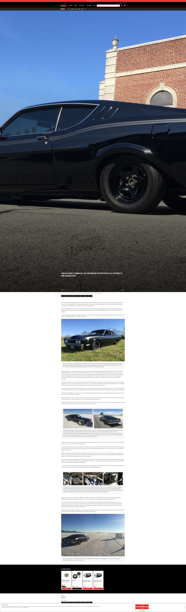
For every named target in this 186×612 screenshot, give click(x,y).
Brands (75, 5)
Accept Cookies (142, 605)
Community (120, 3)
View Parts (77, 588)
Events (117, 3)
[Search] (119, 6)
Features (72, 9)
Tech (69, 9)
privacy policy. (26, 607)
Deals (94, 5)
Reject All (142, 608)
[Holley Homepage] (63, 4)
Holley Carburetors (89, 295)
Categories (70, 5)
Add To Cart (66, 588)
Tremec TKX (82, 295)
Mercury (67, 295)
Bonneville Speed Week (77, 295)
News (76, 9)
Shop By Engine (89, 5)
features (63, 295)
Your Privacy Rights (142, 610)
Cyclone (71, 295)
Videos (82, 9)
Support (124, 3)
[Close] (184, 607)
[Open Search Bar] (85, 9)
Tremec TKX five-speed (74, 503)
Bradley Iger (63, 597)
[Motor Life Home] (62, 9)
